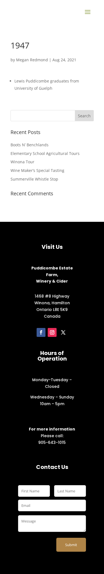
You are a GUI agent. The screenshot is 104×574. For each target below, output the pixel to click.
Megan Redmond (32, 59)
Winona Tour (22, 161)
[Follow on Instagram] (52, 332)
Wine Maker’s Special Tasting (37, 170)
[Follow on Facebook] (41, 332)
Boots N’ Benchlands (30, 144)
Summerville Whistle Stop (34, 179)
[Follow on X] (63, 332)
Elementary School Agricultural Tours (45, 153)
